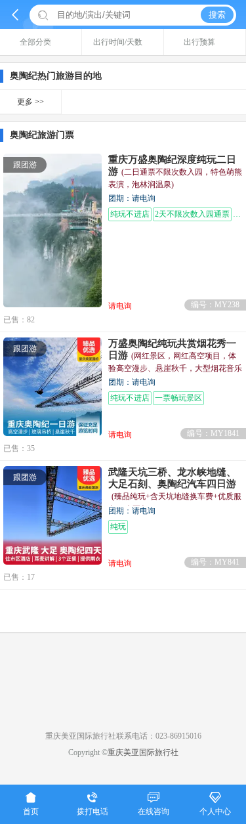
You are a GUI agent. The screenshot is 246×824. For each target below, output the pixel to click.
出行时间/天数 (117, 42)
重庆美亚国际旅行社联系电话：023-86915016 (123, 736)
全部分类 (35, 42)
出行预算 (199, 42)
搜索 (217, 15)
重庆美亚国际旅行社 (143, 752)
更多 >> (30, 101)
